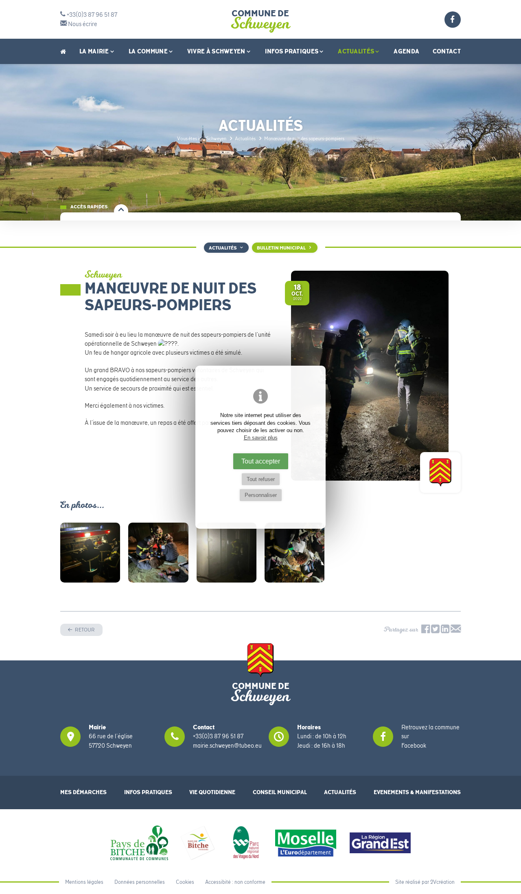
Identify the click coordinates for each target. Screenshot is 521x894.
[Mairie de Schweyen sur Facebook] (452, 21)
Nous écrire (82, 24)
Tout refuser (261, 479)
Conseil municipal (280, 792)
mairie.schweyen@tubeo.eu (227, 745)
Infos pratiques (292, 51)
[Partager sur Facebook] (425, 631)
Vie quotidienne (212, 792)
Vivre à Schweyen (216, 51)
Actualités (356, 51)
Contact (447, 51)
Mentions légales (84, 882)
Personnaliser (261, 495)
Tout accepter (260, 461)
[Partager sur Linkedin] (445, 631)
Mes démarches (83, 792)
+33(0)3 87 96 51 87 (91, 14)
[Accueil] (63, 51)
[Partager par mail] (456, 631)
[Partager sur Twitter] (436, 631)
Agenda (406, 51)
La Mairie (94, 51)
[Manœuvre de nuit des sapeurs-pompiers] (90, 553)
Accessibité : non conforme (235, 882)
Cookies (185, 882)
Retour (84, 629)
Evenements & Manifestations (417, 792)
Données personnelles (139, 882)
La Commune (148, 51)
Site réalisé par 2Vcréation (425, 882)
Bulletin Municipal (281, 247)
